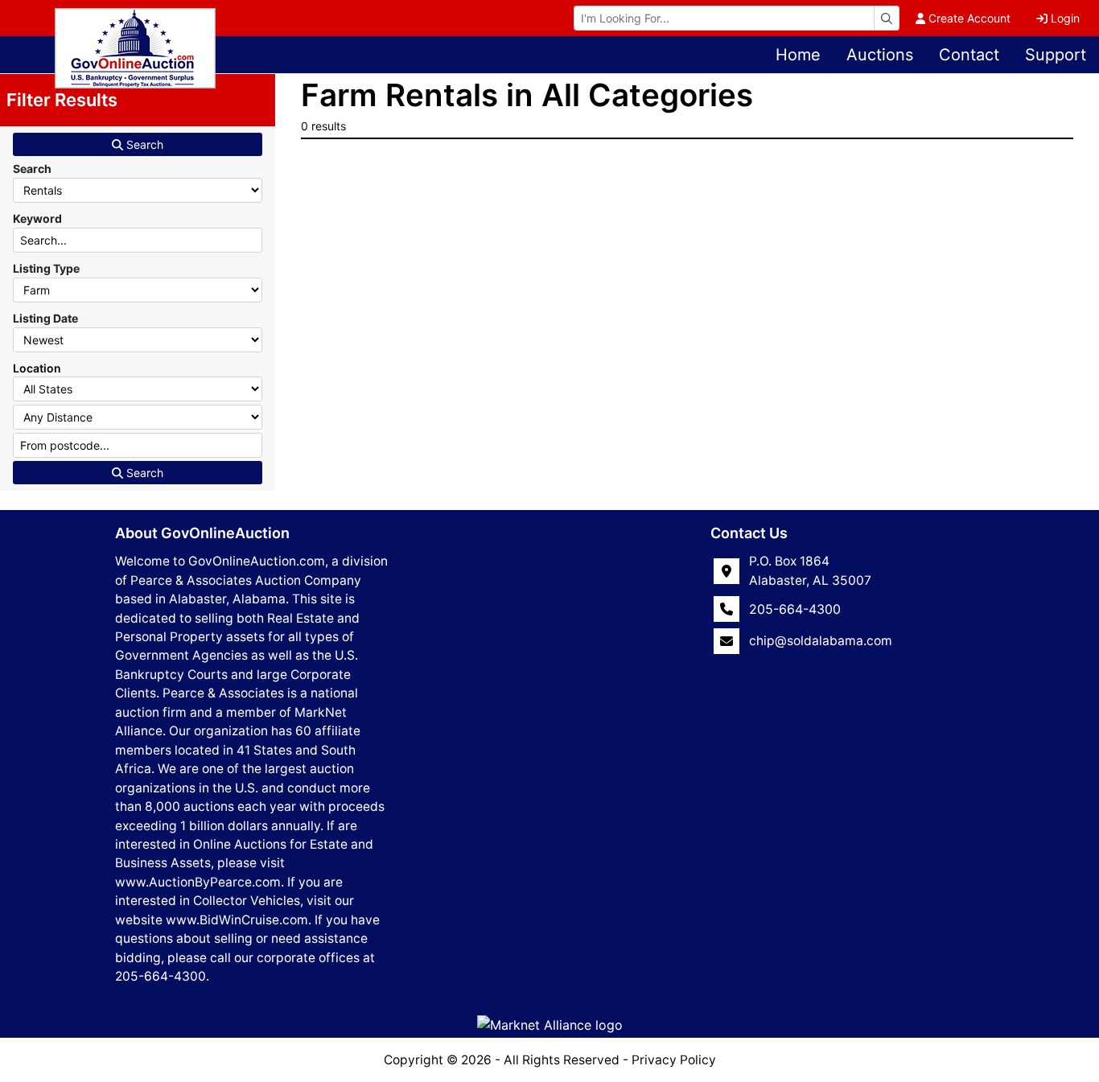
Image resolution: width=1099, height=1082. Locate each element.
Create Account (969, 18)
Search (143, 144)
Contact (969, 54)
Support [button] (1055, 54)
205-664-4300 (795, 609)
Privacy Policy (674, 1060)
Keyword (37, 218)
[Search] (886, 18)
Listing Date (45, 318)
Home (798, 54)
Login (1065, 18)
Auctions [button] (879, 54)
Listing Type (46, 268)
